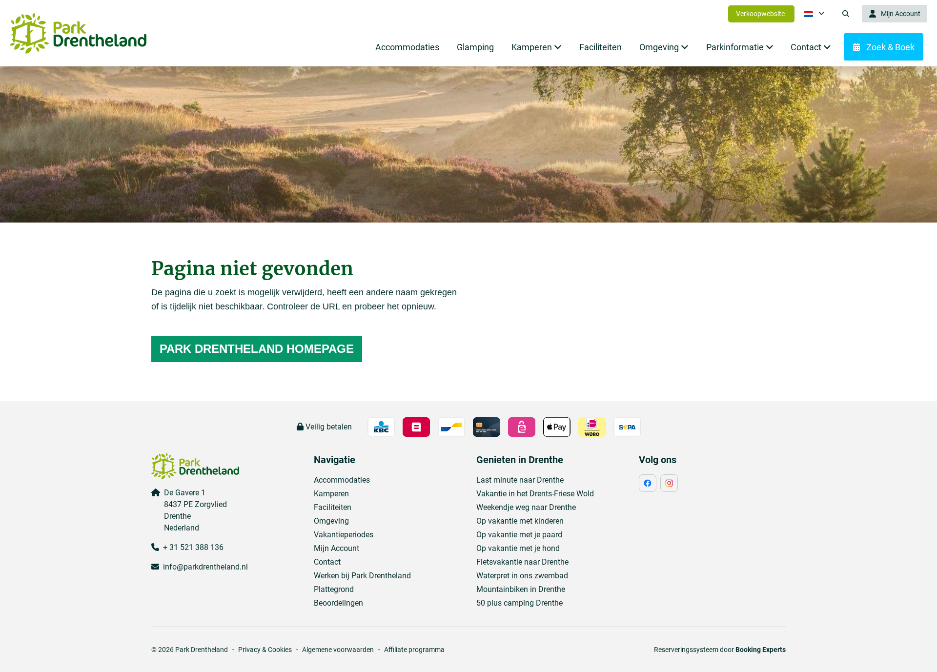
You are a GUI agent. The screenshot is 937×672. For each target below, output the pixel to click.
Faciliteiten (332, 507)
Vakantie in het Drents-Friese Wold (535, 493)
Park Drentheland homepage (257, 348)
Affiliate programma (414, 649)
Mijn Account (336, 548)
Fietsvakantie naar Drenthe (522, 562)
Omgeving (331, 521)
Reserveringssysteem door (720, 649)
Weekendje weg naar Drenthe (526, 507)
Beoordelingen (338, 603)
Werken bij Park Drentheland (362, 575)
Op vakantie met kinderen (520, 521)
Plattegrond (334, 589)
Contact (327, 562)
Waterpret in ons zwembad (522, 575)
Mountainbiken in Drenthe (520, 589)
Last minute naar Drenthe (520, 480)
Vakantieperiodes (343, 534)
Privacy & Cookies (265, 649)
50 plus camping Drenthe (519, 603)
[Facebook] (647, 483)
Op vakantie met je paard (519, 534)
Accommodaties (342, 480)
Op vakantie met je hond (518, 548)
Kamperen (331, 493)
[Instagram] (669, 483)
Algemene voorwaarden (338, 649)
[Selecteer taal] (814, 13)
